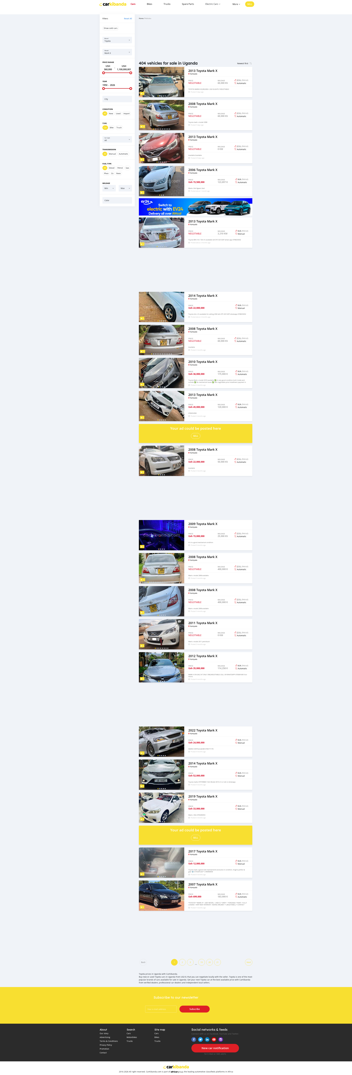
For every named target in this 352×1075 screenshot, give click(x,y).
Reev (118, 173)
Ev (112, 173)
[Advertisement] (117, 250)
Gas (127, 168)
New (111, 113)
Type (104, 123)
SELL (249, 4)
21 (217, 962)
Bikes (149, 4)
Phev (106, 173)
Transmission (109, 149)
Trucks (167, 4)
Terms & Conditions (109, 1041)
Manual (112, 154)
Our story (104, 1033)
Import (126, 113)
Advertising (105, 1037)
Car (105, 127)
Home (141, 18)
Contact (103, 1052)
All (105, 113)
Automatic (123, 154)
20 (209, 962)
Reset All (128, 18)
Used (118, 113)
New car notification (215, 1048)
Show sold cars (110, 28)
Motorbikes (132, 1037)
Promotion (104, 1048)
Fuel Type (106, 163)
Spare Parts (188, 4)
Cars (133, 4)
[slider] (103, 72)
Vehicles (148, 18)
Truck (119, 127)
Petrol (120, 168)
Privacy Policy (106, 1045)
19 (201, 962)
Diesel (112, 168)
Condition (107, 109)
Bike (112, 127)
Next (249, 962)
